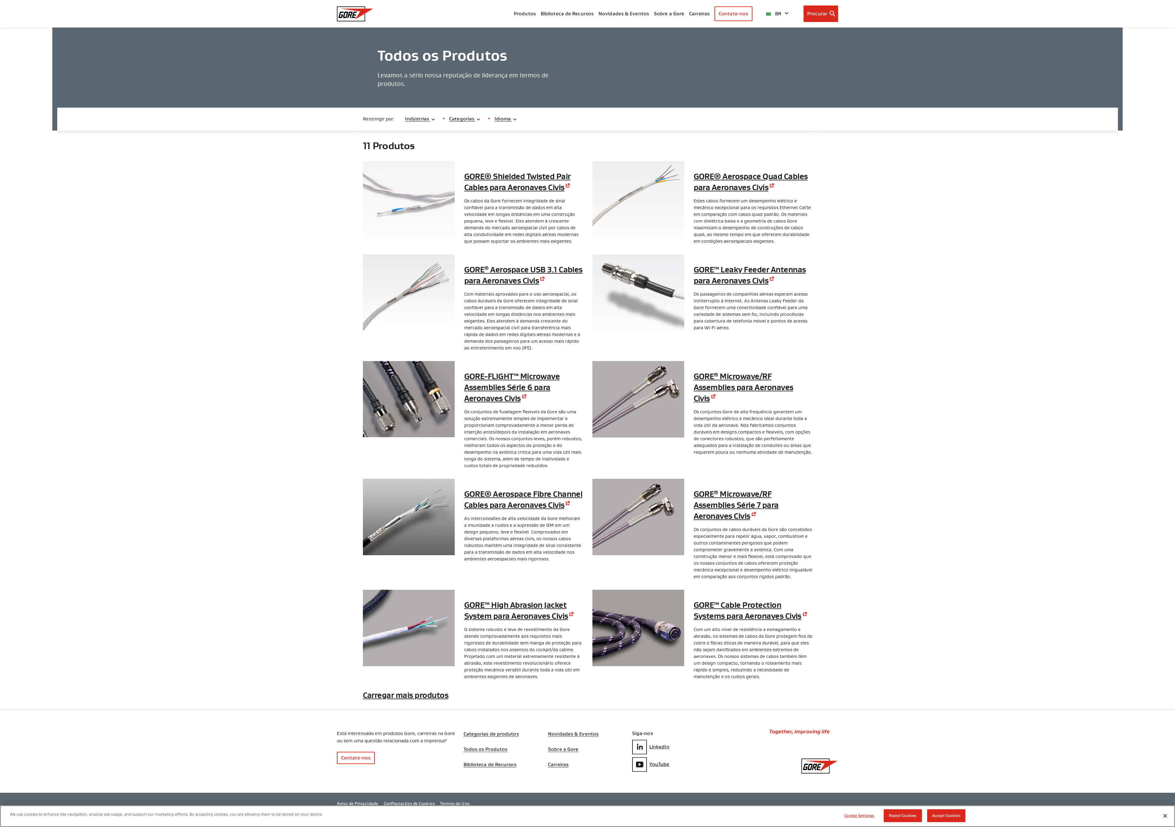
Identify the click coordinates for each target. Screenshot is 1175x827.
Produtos (525, 13)
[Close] (1165, 815)
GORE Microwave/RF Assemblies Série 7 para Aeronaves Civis (736, 505)
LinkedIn (659, 746)
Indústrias (417, 118)
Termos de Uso (454, 803)
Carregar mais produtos (406, 695)
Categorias (462, 118)
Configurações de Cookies (409, 803)
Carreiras (558, 764)
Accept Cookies (946, 815)
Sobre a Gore (669, 13)
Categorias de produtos (491, 734)
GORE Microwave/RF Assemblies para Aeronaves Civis (743, 387)
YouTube (659, 764)
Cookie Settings (859, 815)
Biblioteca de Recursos (490, 764)
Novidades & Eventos (624, 13)
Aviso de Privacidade (357, 803)
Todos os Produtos (486, 749)
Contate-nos (733, 13)
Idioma (503, 118)
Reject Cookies (902, 815)
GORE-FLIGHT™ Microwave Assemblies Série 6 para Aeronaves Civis (512, 387)
